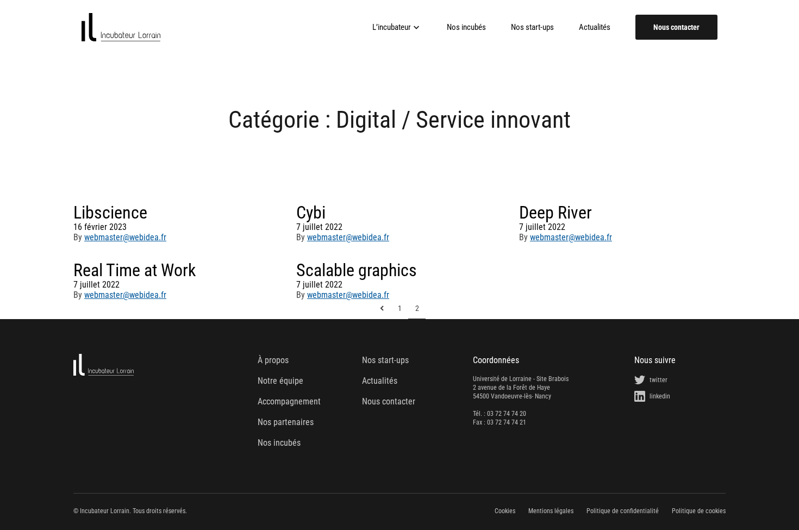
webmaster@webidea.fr (125, 237)
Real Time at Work (134, 270)
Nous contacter (676, 27)
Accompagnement (289, 401)
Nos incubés (466, 27)
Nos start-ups (532, 27)
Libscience (110, 212)
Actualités (594, 27)
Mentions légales (550, 511)
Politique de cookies (699, 511)
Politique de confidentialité (622, 511)
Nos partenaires (286, 422)
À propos (273, 360)
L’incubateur (391, 27)
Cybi (311, 212)
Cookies (505, 511)
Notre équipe (280, 381)
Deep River (555, 212)
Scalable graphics (356, 270)
